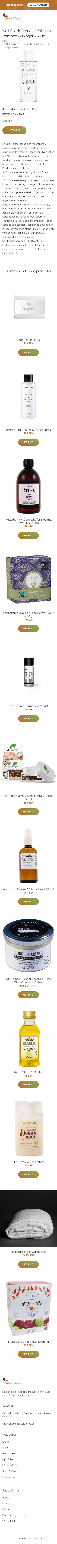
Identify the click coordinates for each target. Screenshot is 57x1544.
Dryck (5, 1441)
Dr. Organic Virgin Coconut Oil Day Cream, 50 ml (28, 797)
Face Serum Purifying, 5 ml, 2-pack (28, 706)
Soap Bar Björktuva (28, 339)
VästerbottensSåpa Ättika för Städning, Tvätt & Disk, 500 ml (28, 521)
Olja (34, 109)
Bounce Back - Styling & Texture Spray (28, 429)
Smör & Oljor (24, 109)
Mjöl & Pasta (9, 1459)
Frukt (5, 1447)
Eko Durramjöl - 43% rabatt (28, 1162)
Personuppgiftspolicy (14, 1515)
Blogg (5, 1497)
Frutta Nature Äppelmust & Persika (28, 1341)
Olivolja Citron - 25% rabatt (28, 1072)
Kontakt (6, 1503)
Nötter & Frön (9, 1465)
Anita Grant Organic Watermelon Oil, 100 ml (28, 889)
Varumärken (9, 1476)
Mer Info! (14, 130)
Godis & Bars (9, 1453)
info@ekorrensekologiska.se (18, 1423)
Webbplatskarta (11, 1521)
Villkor (5, 1509)
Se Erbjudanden (38, 5)
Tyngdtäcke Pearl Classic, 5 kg (28, 1251)
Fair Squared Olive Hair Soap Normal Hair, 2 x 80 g (28, 614)
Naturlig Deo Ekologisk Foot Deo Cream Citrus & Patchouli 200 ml (28, 980)
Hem (4, 40)
